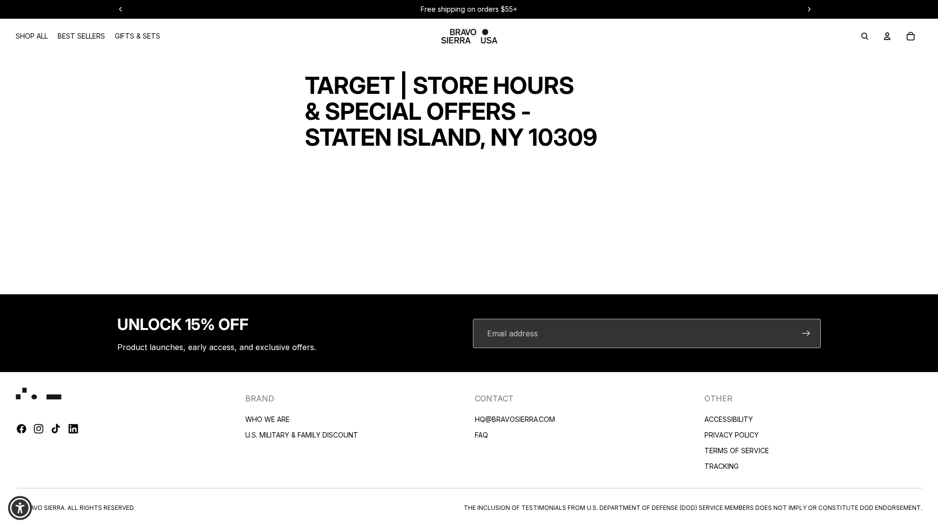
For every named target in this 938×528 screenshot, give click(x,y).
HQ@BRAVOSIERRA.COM (515, 419)
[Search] (864, 36)
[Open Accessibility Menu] (20, 508)
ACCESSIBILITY (728, 419)
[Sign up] (806, 333)
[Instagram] (38, 429)
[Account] (887, 36)
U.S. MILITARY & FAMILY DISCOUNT (301, 435)
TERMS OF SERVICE (736, 450)
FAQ (481, 435)
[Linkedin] (73, 429)
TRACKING (721, 466)
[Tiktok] (56, 429)
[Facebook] (21, 429)
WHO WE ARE (267, 419)
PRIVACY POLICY (731, 435)
